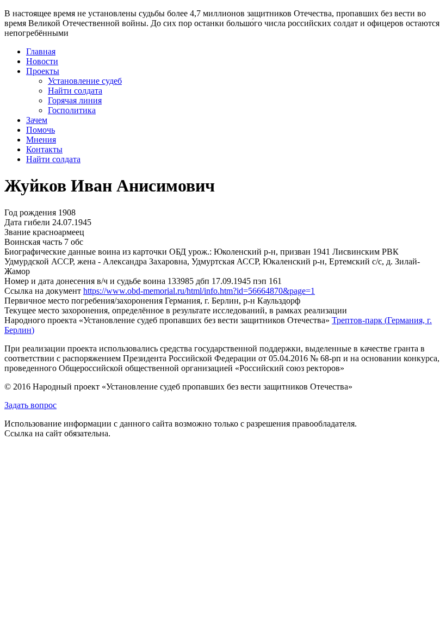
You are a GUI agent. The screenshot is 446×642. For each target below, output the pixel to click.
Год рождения (30, 212)
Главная (40, 51)
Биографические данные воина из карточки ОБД (95, 251)
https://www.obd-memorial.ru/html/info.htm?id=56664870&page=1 (199, 290)
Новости (42, 61)
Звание (17, 232)
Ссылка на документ (42, 290)
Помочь (40, 129)
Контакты (44, 149)
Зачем (36, 120)
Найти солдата (75, 90)
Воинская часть (33, 241)
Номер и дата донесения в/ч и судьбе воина (84, 281)
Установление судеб (85, 80)
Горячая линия (75, 100)
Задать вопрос (30, 405)
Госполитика (72, 110)
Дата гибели (27, 222)
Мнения (41, 139)
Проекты (42, 71)
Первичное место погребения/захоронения (83, 300)
